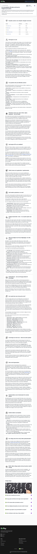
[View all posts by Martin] (27, 5)
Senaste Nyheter (3, 543)
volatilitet (10, 51)
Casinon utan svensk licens (15, 442)
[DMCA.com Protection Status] (21, 548)
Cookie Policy (2, 544)
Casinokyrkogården (21, 543)
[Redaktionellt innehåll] (34, 5)
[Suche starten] (33, 1)
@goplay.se (3, 535)
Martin (30, 5)
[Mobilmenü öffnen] (35, 1)
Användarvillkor (2, 545)
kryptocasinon (27, 372)
